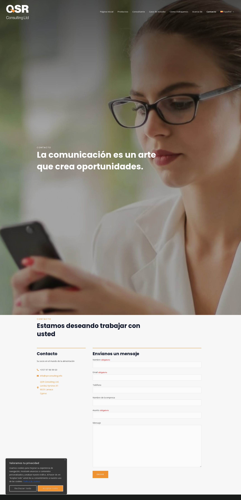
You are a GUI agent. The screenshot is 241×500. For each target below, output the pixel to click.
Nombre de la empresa (104, 397)
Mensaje (97, 422)
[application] (232, 11)
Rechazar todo (23, 488)
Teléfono (97, 385)
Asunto (101, 410)
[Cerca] (65, 459)
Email (100, 372)
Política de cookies (31, 481)
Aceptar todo (50, 488)
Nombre (101, 359)
